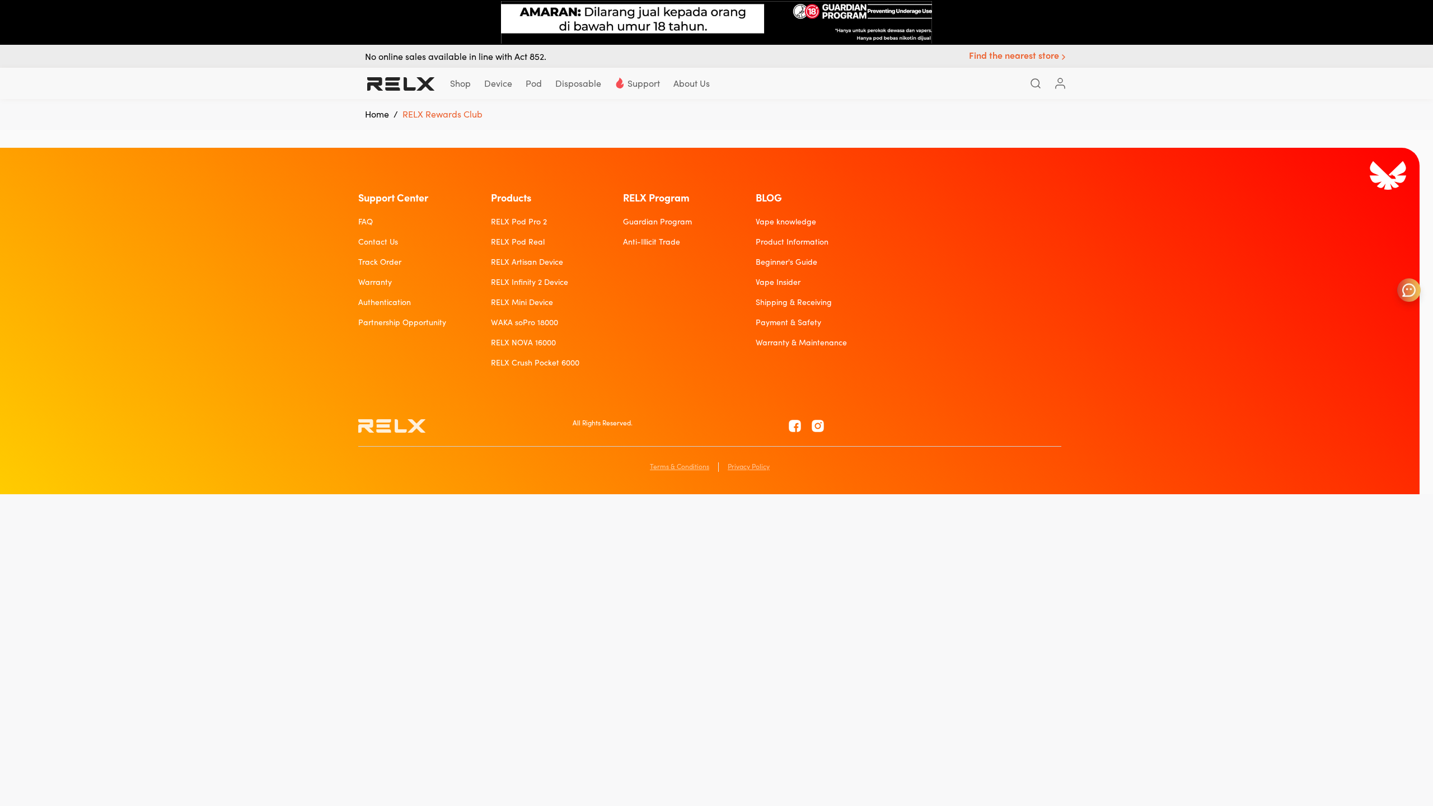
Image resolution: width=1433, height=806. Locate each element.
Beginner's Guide (786, 262)
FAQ (365, 222)
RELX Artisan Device (527, 262)
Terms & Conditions (679, 466)
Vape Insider (778, 282)
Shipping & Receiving (794, 302)
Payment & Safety (788, 322)
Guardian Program (657, 222)
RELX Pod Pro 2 (519, 222)
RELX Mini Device (522, 302)
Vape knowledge (786, 222)
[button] (1018, 57)
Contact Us (378, 242)
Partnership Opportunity (402, 322)
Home (377, 114)
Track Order (379, 262)
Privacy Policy (749, 466)
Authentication (384, 302)
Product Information (792, 242)
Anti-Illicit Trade (651, 242)
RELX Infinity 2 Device (529, 282)
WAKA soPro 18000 (524, 322)
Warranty (375, 282)
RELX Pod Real (518, 242)
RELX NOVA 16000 (523, 343)
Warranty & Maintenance (801, 343)
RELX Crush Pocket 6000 (535, 363)
